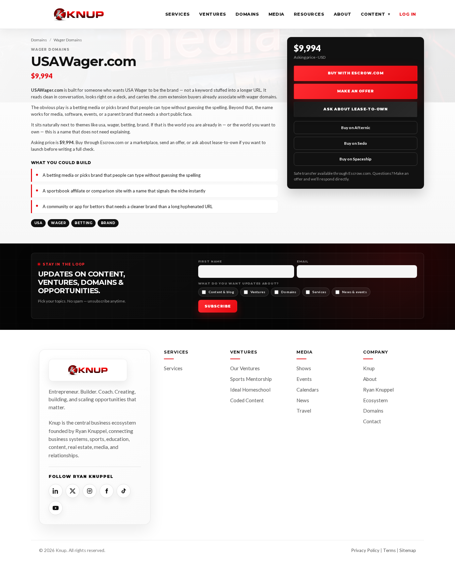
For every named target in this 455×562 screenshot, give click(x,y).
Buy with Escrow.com (355, 73)
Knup (369, 368)
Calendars (307, 390)
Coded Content (247, 400)
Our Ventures (245, 368)
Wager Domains (68, 39)
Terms (389, 550)
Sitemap (407, 550)
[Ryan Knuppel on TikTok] (124, 491)
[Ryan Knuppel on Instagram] (90, 491)
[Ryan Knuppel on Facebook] (107, 491)
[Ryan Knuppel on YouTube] (56, 508)
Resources (309, 14)
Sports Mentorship (251, 379)
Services (177, 14)
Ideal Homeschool (250, 390)
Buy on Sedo (355, 143)
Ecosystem (375, 400)
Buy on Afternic (355, 127)
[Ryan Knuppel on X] (73, 491)
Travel (303, 411)
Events (304, 379)
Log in (407, 14)
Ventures (212, 14)
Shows (303, 368)
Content (375, 14)
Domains (247, 14)
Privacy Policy (365, 550)
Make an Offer (355, 91)
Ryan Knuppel (378, 390)
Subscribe (218, 306)
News (302, 400)
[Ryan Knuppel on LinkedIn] (56, 491)
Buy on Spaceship (355, 158)
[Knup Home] (79, 14)
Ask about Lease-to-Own (355, 109)
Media (276, 14)
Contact (372, 421)
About (343, 14)
